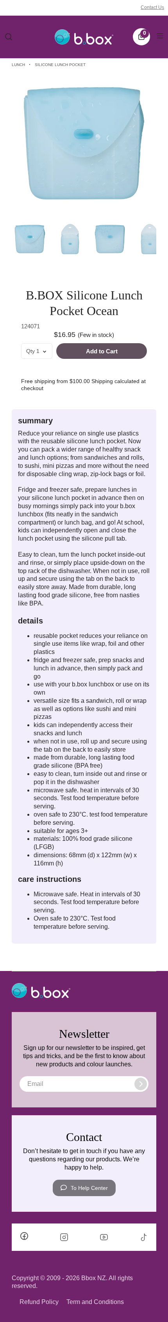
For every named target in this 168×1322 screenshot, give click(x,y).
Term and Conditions (95, 1302)
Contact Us (152, 7)
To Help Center (89, 1188)
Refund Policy (39, 1302)
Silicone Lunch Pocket (60, 65)
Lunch (18, 65)
